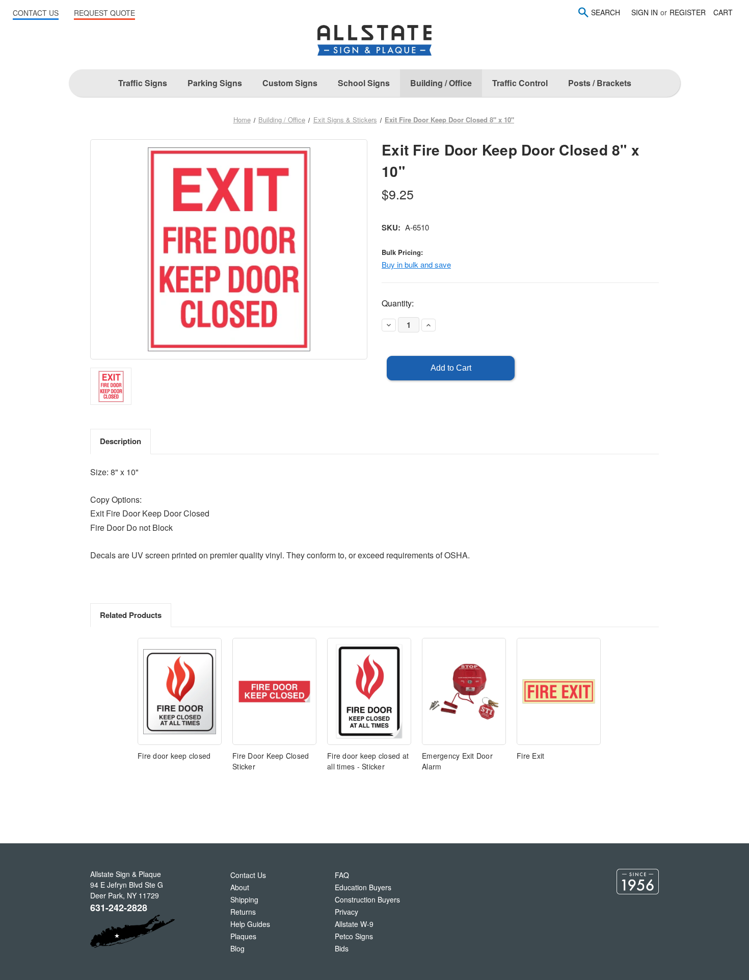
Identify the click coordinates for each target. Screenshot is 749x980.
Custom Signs (289, 83)
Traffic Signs (142, 83)
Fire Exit (530, 756)
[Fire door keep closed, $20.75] (179, 691)
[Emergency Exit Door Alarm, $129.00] (463, 691)
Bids (342, 948)
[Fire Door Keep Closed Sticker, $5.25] (274, 691)
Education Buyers (363, 887)
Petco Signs (354, 936)
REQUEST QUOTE (104, 13)
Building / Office (441, 83)
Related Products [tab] (131, 615)
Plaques (243, 936)
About (239, 887)
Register (688, 12)
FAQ (342, 875)
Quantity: (398, 303)
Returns (243, 912)
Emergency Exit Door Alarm (457, 761)
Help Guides (250, 924)
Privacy (346, 912)
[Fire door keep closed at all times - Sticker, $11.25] (369, 691)
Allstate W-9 (354, 924)
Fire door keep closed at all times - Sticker (368, 761)
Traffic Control (520, 83)
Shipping (244, 899)
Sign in (644, 12)
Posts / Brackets (599, 83)
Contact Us (248, 875)
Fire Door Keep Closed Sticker (270, 761)
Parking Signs (215, 83)
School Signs (364, 83)
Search (605, 12)
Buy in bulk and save (416, 264)
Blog (237, 948)
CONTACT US (36, 13)
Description (120, 441)
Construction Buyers (367, 899)
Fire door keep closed (174, 756)
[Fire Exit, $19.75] (558, 691)
